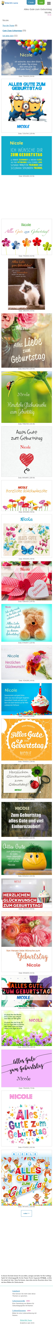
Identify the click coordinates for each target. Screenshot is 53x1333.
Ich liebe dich (8, 36)
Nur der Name (8, 25)
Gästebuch (16, 1291)
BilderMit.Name (26, 1320)
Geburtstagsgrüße (18, 1301)
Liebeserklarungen (19, 1311)
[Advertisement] (26, 198)
